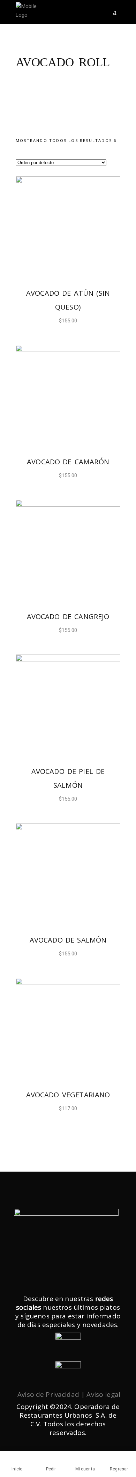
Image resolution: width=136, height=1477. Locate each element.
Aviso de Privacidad (48, 1394)
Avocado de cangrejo (68, 616)
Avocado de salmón (68, 940)
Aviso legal (103, 1394)
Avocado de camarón (68, 461)
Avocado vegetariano (68, 1094)
